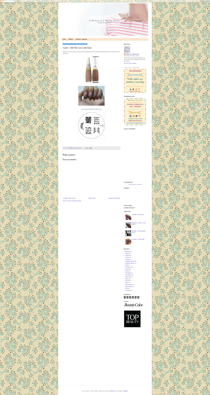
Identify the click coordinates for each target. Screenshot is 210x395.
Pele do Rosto (129, 284)
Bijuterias (127, 251)
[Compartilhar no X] (88, 148)
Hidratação (128, 273)
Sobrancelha (128, 286)
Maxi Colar (128, 276)
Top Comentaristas (132, 184)
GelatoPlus (113, 391)
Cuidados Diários (129, 261)
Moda (126, 278)
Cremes (127, 259)
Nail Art (127, 280)
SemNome (139, 184)
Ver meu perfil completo (130, 63)
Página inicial (91, 198)
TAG (126, 288)
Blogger (126, 391)
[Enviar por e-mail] (85, 148)
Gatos (126, 271)
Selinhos (70, 39)
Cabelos (127, 255)
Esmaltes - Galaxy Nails (138, 239)
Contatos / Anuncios (81, 39)
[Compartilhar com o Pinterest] (91, 148)
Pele (126, 282)
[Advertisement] (130, 354)
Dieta (126, 265)
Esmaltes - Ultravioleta (138, 214)
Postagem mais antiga (114, 198)
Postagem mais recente (69, 198)
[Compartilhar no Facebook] (90, 148)
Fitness (127, 269)
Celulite (127, 257)
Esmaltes (127, 267)
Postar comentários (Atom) (74, 200)
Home (64, 39)
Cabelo (127, 253)
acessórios (128, 290)
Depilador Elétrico (130, 263)
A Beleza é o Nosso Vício (132, 54)
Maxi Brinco (128, 274)
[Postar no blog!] (87, 148)
